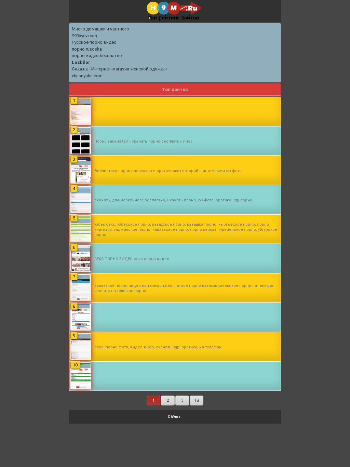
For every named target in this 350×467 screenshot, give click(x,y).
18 (196, 400)
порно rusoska (87, 49)
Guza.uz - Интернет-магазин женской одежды (119, 68)
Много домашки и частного (100, 28)
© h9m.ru (175, 417)
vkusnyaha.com (87, 75)
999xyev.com (84, 35)
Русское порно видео (94, 42)
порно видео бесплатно (97, 55)
